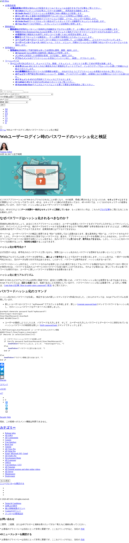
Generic (8, 440)
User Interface (10, 442)
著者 (2, 102)
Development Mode (13, 458)
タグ (2, 99)
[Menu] (1, 127)
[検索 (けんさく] (27, 92)
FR (6, 111)
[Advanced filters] (25, 92)
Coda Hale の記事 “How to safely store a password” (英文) (28, 285)
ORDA (8, 462)
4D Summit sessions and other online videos (22, 469)
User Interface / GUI (13, 465)
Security (3, 417)
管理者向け (10, 48)
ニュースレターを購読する (12, 483)
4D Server (9, 472)
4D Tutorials (10, 467)
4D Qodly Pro (10, 456)
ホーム (3, 130)
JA (2, 105)
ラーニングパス (12, 61)
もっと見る (5, 481)
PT (6, 116)
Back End (9, 444)
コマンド (4, 384)
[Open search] (1, 89)
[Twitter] (64, 369)
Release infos (10, 433)
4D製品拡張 (10, 5)
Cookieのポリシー (13, 511)
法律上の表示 (11, 506)
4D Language (10, 460)
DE (6, 109)
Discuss (3, 380)
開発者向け (10, 27)
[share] (5, 413)
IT (6, 123)
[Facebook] (64, 365)
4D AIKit (9, 435)
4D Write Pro (10, 451)
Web (9, 417)
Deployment (10, 476)
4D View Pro (10, 449)
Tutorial (8, 447)
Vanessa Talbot (6, 152)
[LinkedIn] (64, 373)
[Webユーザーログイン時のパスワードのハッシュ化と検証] (40, 195)
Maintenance (10, 474)
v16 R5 (3, 389)
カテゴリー (5, 94)
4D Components (11, 438)
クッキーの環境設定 (14, 514)
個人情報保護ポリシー (15, 508)
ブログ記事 (105, 209)
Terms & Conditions (13, 503)
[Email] (64, 377)
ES (6, 120)
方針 (83, 529)
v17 (1, 393)
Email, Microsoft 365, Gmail (16, 453)
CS (6, 118)
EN (6, 114)
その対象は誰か (7, 97)
